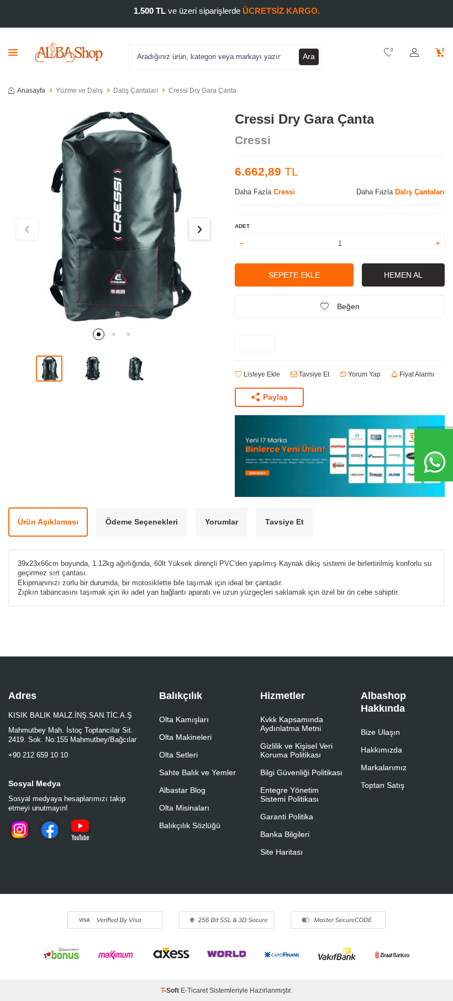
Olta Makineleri (185, 737)
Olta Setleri (178, 754)
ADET (242, 226)
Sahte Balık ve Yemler (197, 772)
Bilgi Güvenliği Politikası (301, 772)
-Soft (171, 990)
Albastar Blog (182, 790)
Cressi (253, 140)
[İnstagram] (19, 830)
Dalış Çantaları (135, 90)
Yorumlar (221, 521)
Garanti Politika (286, 816)
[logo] (68, 52)
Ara (309, 56)
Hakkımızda (381, 749)
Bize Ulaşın (380, 732)
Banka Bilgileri (284, 834)
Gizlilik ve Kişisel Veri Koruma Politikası (296, 750)
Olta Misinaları (184, 807)
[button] (99, 334)
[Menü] (13, 52)
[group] (113, 216)
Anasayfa (31, 90)
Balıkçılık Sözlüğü (189, 825)
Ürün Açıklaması (48, 521)
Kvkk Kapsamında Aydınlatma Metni (291, 724)
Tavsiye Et (313, 374)
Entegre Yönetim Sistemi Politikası (289, 794)
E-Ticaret (194, 990)
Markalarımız (384, 767)
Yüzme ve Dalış (79, 90)
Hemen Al (403, 275)
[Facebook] (50, 830)
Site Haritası (281, 852)
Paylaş (275, 397)
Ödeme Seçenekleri (142, 521)
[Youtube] (80, 830)
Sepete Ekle (294, 275)
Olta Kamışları (184, 719)
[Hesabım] (414, 52)
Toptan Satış (382, 785)
